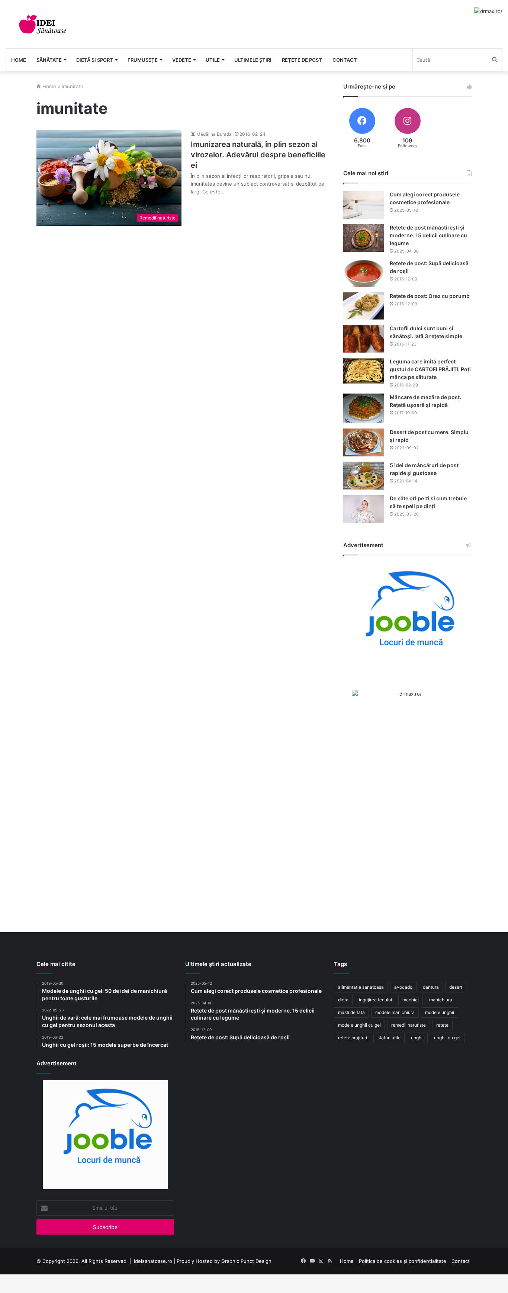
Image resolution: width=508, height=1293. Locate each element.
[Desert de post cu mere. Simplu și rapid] (363, 442)
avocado (403, 987)
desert (455, 987)
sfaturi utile (389, 1037)
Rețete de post (302, 60)
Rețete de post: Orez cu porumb (430, 296)
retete (442, 1025)
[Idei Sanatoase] (43, 24)
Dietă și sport (94, 60)
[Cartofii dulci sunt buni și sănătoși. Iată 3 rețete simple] (363, 339)
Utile (213, 60)
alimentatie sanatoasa (361, 987)
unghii (417, 1037)
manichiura (440, 999)
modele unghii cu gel (359, 1025)
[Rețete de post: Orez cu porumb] (363, 306)
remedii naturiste (408, 1025)
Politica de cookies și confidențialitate (402, 1261)
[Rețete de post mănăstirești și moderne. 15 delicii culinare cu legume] (363, 238)
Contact (344, 60)
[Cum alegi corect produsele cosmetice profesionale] (363, 205)
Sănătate (49, 60)
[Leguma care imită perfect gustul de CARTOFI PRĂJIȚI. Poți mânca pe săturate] (363, 371)
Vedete (181, 60)
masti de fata (351, 1012)
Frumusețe (143, 60)
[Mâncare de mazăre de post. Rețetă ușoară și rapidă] (363, 408)
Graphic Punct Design (246, 1261)
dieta (343, 999)
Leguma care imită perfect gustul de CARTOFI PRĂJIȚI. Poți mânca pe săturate (430, 369)
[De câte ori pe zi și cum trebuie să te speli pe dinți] (363, 509)
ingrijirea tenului (375, 999)
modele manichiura (395, 1012)
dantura (431, 987)
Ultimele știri (252, 60)
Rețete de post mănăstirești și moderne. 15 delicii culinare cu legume (428, 235)
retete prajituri (352, 1037)
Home (18, 60)
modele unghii (439, 1012)
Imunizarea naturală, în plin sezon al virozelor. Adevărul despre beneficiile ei (258, 155)
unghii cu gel (447, 1037)
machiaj (410, 999)
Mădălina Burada (214, 134)
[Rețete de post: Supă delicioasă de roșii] (363, 273)
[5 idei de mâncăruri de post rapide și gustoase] (363, 476)
